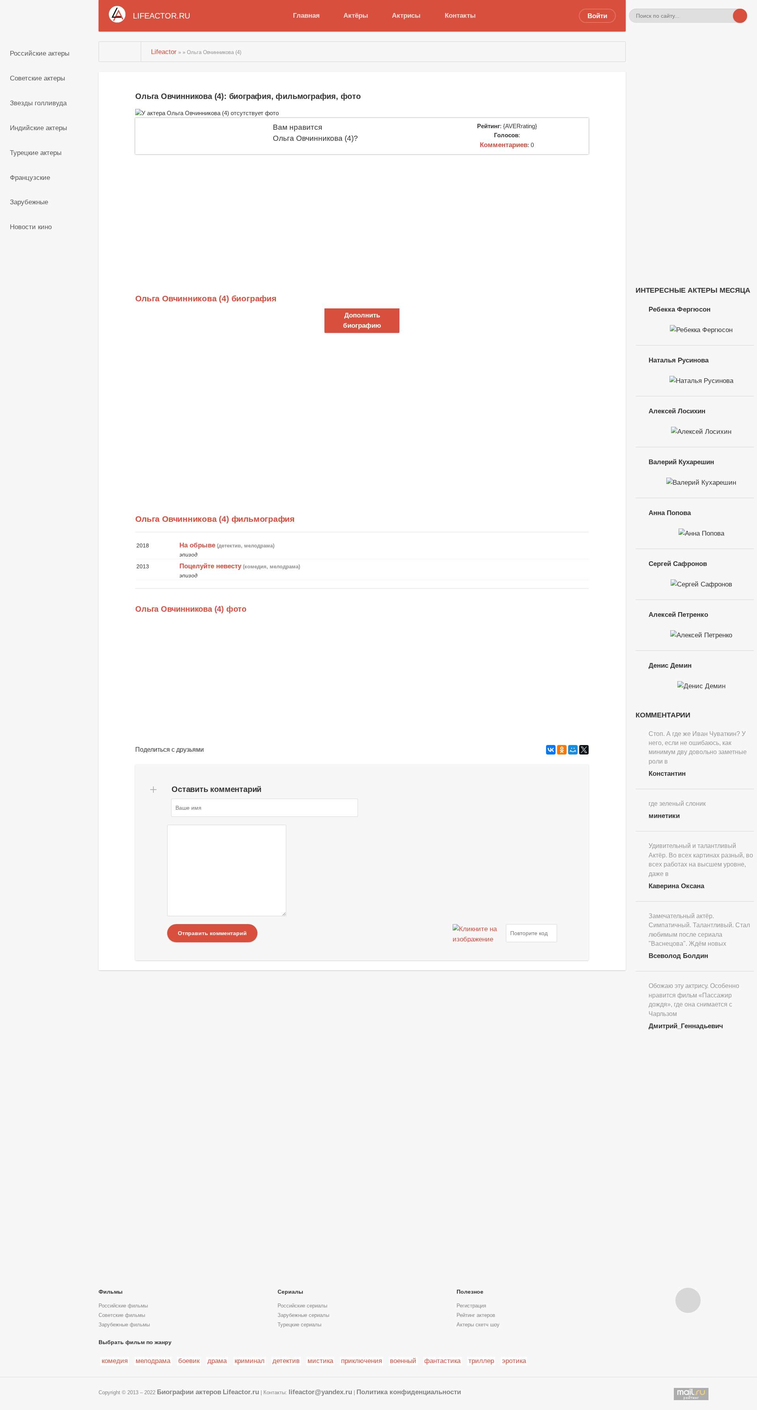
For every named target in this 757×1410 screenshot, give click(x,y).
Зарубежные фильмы (124, 1325)
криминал (250, 1361)
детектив (286, 1361)
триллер (481, 1361)
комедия (115, 1361)
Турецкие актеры (36, 153)
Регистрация (471, 1306)
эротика (514, 1361)
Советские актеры (37, 78)
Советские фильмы (122, 1315)
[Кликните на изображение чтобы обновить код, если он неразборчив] (478, 933)
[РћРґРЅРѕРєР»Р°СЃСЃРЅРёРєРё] (562, 749)
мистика (320, 1361)
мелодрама (153, 1361)
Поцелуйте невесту (210, 566)
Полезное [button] (470, 1292)
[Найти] (740, 16)
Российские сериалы (302, 1306)
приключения (361, 1361)
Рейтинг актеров (476, 1315)
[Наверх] (688, 1300)
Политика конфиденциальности (408, 1392)
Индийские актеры (38, 128)
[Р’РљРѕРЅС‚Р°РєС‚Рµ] (551, 749)
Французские (30, 177)
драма (217, 1361)
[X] (584, 749)
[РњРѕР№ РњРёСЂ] (573, 749)
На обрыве (197, 545)
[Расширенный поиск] (726, 16)
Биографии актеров (189, 1392)
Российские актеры (39, 53)
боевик (189, 1361)
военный (403, 1361)
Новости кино (31, 227)
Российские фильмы (123, 1306)
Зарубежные (29, 202)
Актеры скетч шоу (478, 1325)
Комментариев (504, 145)
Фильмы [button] (111, 1292)
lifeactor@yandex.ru (320, 1392)
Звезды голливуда (38, 103)
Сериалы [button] (290, 1292)
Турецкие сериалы (299, 1325)
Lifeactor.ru (241, 1392)
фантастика (442, 1361)
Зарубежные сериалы (303, 1315)
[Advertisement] (362, 213)
